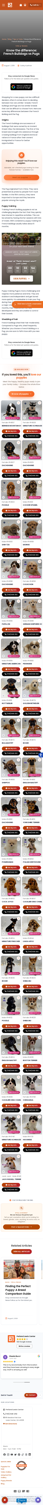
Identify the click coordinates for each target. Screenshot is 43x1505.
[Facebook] (4, 1454)
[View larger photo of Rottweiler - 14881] (18, 680)
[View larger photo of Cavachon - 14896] (39, 561)
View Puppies (20, 278)
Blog (9, 39)
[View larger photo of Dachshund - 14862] (18, 799)
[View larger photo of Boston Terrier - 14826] (39, 1037)
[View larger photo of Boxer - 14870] (39, 720)
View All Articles (21, 1251)
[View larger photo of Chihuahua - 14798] (39, 1077)
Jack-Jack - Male (12, 1176)
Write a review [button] (24, 1346)
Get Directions (11, 1424)
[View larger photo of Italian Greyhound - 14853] (39, 839)
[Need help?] (5, 1500)
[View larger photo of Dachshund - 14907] (18, 442)
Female (8, 422)
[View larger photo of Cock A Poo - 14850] (18, 879)
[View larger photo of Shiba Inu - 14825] (39, 958)
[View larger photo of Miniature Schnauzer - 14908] (39, 403)
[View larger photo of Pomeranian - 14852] (18, 839)
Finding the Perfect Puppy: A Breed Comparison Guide (18, 1289)
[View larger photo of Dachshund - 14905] (39, 442)
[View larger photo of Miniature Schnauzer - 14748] (18, 1117)
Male (28, 462)
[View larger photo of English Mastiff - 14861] (39, 760)
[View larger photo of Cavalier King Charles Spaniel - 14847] (39, 879)
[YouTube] (11, 1454)
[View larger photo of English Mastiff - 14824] (18, 1037)
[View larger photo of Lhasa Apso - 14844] (39, 918)
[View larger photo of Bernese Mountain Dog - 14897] (18, 403)
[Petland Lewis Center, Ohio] (10, 5)
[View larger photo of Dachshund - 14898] (18, 561)
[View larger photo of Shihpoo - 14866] (18, 760)
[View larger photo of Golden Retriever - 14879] (39, 680)
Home (4, 39)
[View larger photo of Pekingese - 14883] (39, 641)
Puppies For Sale (5, 1467)
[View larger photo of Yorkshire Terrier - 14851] (39, 799)
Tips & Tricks (18, 39)
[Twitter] (15, 1454)
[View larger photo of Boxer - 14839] (18, 958)
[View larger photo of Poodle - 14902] (18, 482)
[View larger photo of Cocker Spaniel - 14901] (39, 482)
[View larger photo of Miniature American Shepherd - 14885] (18, 641)
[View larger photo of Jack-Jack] (18, 1156)
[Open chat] (38, 1500)
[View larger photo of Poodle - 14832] (18, 998)
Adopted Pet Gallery (6, 1476)
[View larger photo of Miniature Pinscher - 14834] (18, 918)
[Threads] (26, 1454)
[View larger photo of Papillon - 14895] (18, 601)
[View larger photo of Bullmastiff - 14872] (18, 720)
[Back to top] (40, 1395)
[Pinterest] (19, 1454)
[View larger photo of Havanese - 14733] (39, 1117)
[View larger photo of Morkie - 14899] (39, 522)
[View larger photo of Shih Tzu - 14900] (18, 522)
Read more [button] (7, 1375)
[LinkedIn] (30, 1454)
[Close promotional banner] (37, 237)
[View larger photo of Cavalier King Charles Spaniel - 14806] (18, 1077)
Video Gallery (6, 1472)
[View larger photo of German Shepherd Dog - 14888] (39, 601)
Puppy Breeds (6, 1480)
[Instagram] (8, 1454)
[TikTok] (22, 1454)
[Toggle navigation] (3, 5)
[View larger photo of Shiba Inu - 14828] (39, 998)
